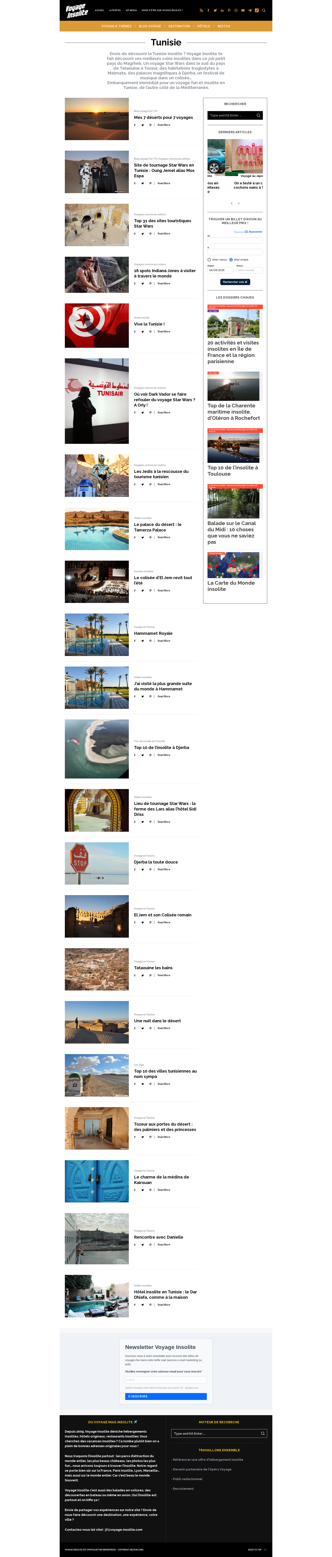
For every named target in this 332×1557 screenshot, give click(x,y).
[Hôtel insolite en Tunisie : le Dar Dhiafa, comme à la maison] (97, 1296)
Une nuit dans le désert (157, 1020)
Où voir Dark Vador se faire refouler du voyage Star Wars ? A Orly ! (164, 399)
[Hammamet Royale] (97, 635)
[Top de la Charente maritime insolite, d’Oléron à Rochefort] (233, 400)
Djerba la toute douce (156, 862)
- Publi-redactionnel (186, 1479)
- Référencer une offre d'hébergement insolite (207, 1459)
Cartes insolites (216, 553)
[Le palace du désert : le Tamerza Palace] (97, 528)
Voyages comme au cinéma (174, 158)
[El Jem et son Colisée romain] (97, 916)
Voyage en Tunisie (144, 627)
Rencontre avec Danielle (158, 1237)
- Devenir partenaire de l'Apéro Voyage (201, 1469)
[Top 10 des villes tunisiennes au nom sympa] (97, 1075)
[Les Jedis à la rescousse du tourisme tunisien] (97, 475)
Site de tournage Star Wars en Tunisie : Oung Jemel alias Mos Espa (164, 170)
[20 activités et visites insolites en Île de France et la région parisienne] (233, 337)
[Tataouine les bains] (97, 969)
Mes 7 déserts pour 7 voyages (163, 117)
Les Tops (139, 1064)
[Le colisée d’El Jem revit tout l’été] (97, 582)
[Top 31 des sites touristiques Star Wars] (97, 225)
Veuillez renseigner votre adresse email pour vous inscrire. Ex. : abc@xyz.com (161, 1388)
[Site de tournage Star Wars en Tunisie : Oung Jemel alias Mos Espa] (97, 172)
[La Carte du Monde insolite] (233, 577)
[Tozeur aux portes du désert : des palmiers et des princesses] (97, 1128)
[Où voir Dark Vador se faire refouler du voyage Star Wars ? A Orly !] (97, 401)
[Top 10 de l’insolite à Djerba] (97, 748)
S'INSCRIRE (138, 1396)
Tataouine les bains (153, 967)
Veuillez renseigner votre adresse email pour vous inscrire (163, 1371)
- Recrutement (182, 1488)
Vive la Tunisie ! (149, 324)
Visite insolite (141, 317)
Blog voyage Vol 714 (145, 111)
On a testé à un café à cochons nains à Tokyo (235, 185)
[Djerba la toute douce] (97, 863)
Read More (164, 125)
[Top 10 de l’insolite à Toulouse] (233, 462)
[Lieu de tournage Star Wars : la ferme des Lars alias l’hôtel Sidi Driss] (97, 810)
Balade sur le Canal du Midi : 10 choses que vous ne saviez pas (232, 532)
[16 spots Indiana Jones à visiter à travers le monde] (97, 275)
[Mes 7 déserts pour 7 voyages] (97, 119)
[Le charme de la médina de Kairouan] (97, 1181)
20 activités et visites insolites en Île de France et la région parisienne (233, 352)
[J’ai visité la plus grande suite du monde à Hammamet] (97, 688)
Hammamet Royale (153, 633)
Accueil (99, 10)
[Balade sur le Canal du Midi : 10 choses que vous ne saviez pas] (233, 517)
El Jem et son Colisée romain (162, 914)
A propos (115, 10)
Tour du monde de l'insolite (149, 741)
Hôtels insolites (143, 518)
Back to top (255, 1550)
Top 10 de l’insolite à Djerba (161, 747)
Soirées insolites (143, 571)
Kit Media (131, 10)
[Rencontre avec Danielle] (97, 1238)
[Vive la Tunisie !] (97, 325)
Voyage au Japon (235, 176)
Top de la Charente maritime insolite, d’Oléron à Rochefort (234, 412)
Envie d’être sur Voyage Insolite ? (162, 10)
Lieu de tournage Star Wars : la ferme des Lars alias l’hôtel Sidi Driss (165, 809)
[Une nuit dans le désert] (97, 1022)
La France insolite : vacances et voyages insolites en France (233, 307)
